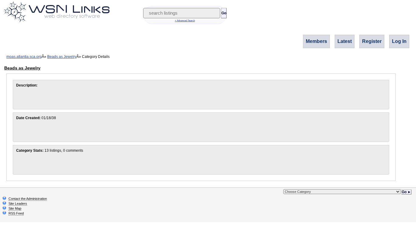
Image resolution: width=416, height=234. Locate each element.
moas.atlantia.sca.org (24, 57)
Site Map (15, 208)
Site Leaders (18, 203)
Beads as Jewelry (61, 57)
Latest (344, 41)
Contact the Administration (28, 198)
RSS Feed (16, 213)
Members (316, 41)
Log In (399, 41)
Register (372, 41)
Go (223, 13)
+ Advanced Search (185, 20)
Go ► (406, 192)
